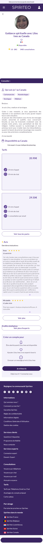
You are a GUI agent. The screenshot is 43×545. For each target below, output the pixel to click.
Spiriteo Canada (13, 532)
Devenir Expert (9, 457)
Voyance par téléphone (12, 469)
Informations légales (11, 417)
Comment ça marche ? (12, 406)
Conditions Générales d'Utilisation (16, 421)
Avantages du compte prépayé (15, 493)
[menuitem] (30, 392)
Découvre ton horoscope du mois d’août (21, 2)
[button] (21, 7)
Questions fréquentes (12, 437)
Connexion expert (10, 453)
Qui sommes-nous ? (11, 402)
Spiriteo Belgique (13, 521)
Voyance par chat (10, 473)
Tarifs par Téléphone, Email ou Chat (17, 489)
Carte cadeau (8, 497)
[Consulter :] (21, 540)
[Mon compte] (39, 7)
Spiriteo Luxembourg (14, 525)
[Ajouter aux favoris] (21, 40)
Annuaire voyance (10, 480)
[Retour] (2, 14)
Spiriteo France (12, 517)
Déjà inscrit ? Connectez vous (21, 374)
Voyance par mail (10, 476)
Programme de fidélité (12, 441)
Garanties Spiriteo (10, 410)
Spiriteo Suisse (12, 528)
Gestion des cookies (11, 425)
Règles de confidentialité (13, 414)
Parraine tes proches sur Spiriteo (16, 508)
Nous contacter (9, 444)
